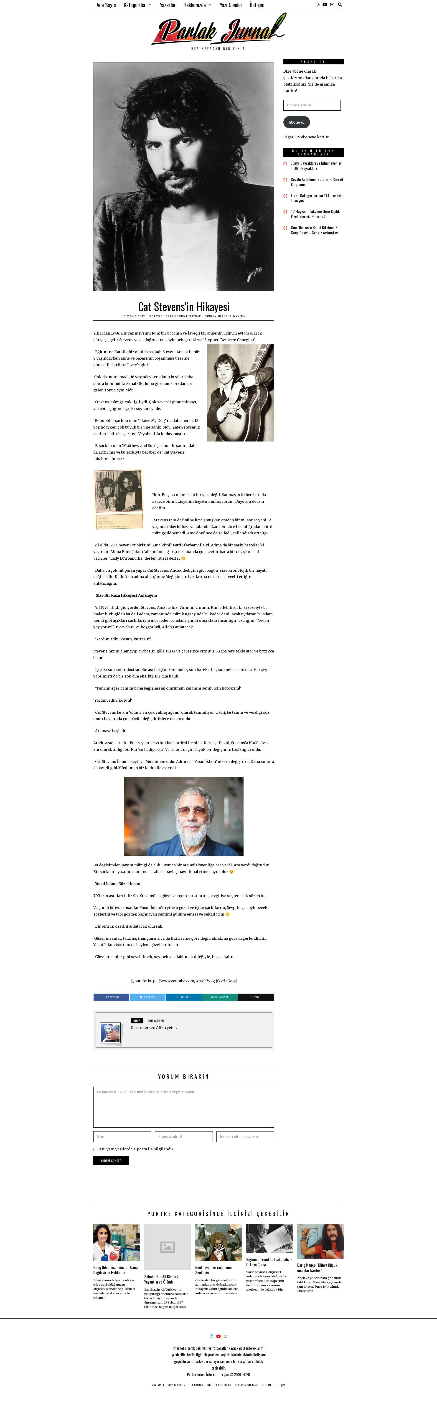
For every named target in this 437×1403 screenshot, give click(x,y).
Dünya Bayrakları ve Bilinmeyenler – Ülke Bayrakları (316, 165)
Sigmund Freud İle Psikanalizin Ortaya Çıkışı (269, 1261)
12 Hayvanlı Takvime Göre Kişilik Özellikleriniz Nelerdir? (315, 213)
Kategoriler (135, 4)
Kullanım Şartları (246, 1385)
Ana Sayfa (106, 4)
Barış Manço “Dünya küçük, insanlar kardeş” (317, 1267)
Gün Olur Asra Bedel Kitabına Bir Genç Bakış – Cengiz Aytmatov (315, 230)
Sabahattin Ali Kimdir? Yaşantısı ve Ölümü (161, 1279)
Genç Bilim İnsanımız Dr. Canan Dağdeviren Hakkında (116, 1269)
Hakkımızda (194, 4)
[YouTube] (324, 4)
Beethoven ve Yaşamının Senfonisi (213, 1269)
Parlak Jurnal (196, 1374)
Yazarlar (168, 4)
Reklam (266, 1385)
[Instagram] (318, 4)
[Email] (332, 4)
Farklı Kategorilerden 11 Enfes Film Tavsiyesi (317, 197)
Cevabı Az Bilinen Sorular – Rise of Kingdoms (317, 181)
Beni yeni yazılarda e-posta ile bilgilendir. (135, 1149)
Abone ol (297, 122)
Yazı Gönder (231, 4)
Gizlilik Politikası (219, 1385)
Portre (156, 316)
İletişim (257, 4)
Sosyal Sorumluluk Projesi (186, 1385)
